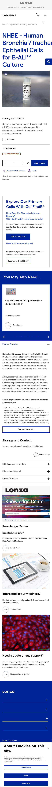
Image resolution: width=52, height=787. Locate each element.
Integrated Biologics (13, 7)
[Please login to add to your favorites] (6, 74)
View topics (15, 609)
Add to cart (39, 163)
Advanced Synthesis (25, 7)
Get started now (18, 236)
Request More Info (26, 429)
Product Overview (10, 344)
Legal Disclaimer (9, 741)
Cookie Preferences (26, 767)
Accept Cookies (26, 783)
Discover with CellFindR (18, 261)
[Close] (48, 748)
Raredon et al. (9, 418)
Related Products (10, 478)
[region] (26, 764)
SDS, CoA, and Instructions (14, 464)
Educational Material (11, 471)
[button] (48, 61)
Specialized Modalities (39, 7)
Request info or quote (19, 674)
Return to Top (44, 455)
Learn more (15, 548)
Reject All (26, 775)
